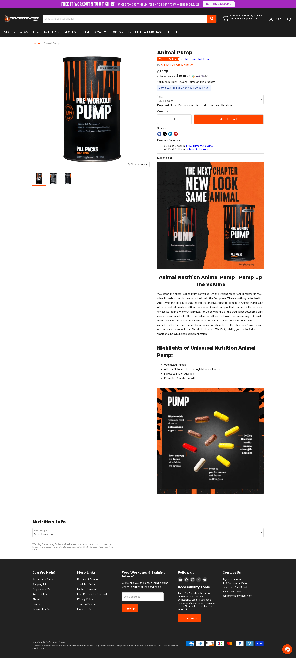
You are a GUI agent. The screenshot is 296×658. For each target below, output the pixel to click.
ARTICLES (51, 32)
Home (36, 43)
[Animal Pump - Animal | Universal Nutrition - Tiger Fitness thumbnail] (39, 178)
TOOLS (116, 32)
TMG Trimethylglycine (196, 59)
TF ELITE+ (174, 32)
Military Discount (87, 589)
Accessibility (39, 594)
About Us (38, 599)
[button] (210, 76)
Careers (36, 604)
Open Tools (189, 618)
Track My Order (86, 584)
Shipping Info (39, 584)
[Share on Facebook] (159, 134)
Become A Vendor (88, 579)
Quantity (162, 111)
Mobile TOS (84, 609)
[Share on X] (165, 134)
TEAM (85, 32)
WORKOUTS (28, 32)
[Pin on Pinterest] (176, 134)
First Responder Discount (92, 594)
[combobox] (125, 19)
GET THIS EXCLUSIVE (218, 4)
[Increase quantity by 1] (187, 119)
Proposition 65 (41, 589)
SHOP (8, 32)
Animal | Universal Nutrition (177, 65)
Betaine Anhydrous (197, 149)
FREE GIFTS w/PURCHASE (145, 32)
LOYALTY (100, 32)
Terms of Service (42, 609)
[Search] (211, 19)
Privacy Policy (85, 599)
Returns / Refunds (42, 579)
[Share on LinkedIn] (170, 134)
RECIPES (70, 32)
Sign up (129, 608)
